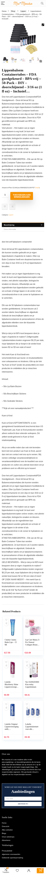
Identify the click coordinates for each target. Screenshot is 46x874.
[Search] (42, 3)
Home (4, 11)
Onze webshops (8, 837)
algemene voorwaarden (11, 854)
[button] (43, 25)
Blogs (4, 833)
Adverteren (6, 840)
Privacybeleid (7, 851)
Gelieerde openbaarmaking (12, 858)
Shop (13, 11)
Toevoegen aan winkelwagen (22, 196)
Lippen (23, 11)
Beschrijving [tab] (9, 225)
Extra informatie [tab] (10, 229)
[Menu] (3, 3)
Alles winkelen (7, 830)
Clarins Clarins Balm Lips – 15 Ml (11, 642)
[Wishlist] (17, 870)
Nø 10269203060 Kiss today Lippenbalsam (32, 684)
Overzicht (5, 826)
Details (37, 188)
